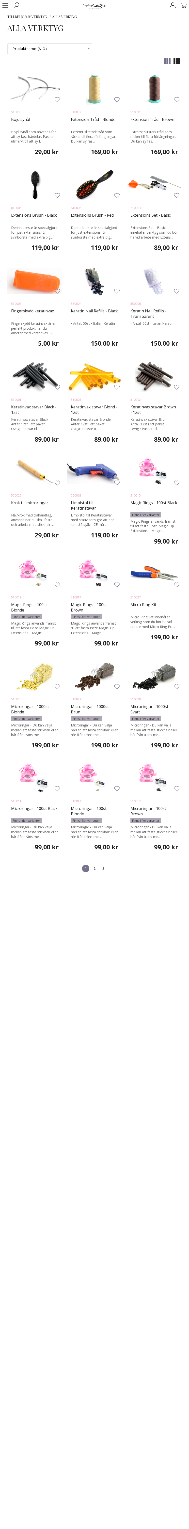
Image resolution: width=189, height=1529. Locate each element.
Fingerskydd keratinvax (32, 311)
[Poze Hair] (94, 6)
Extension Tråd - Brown (152, 119)
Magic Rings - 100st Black (153, 502)
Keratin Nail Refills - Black (94, 311)
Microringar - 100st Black (34, 808)
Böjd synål (20, 119)
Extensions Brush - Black (34, 215)
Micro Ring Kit (143, 604)
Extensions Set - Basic (150, 215)
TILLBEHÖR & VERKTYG (27, 17)
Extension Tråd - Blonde (93, 119)
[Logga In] (172, 5)
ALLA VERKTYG (64, 17)
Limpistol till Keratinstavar (83, 505)
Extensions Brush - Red (92, 215)
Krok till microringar (29, 502)
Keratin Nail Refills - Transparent (148, 313)
